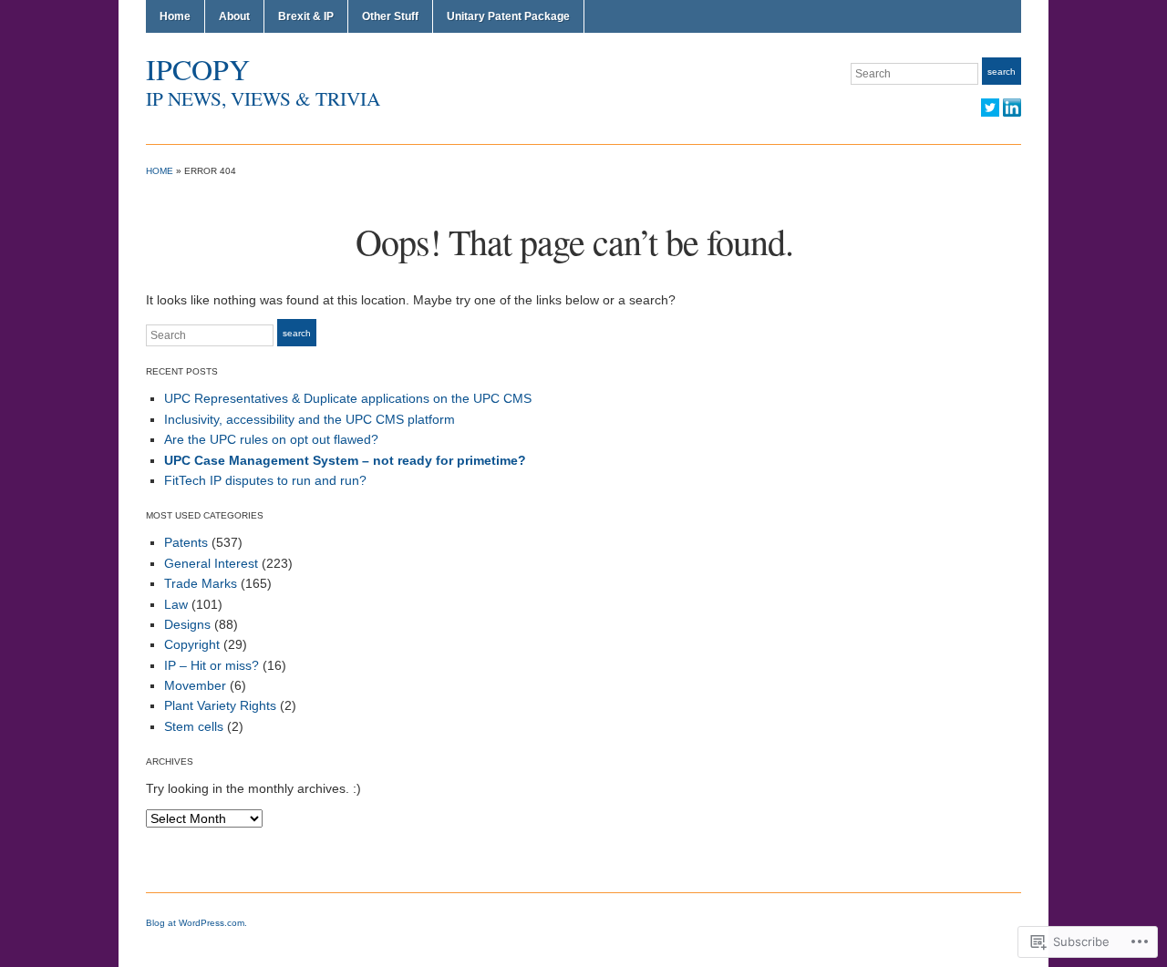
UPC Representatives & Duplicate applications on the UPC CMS (348, 398)
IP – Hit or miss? (211, 665)
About (234, 16)
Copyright (192, 644)
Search (1001, 72)
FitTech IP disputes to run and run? (265, 480)
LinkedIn (1012, 107)
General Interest (211, 563)
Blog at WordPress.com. (196, 923)
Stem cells (193, 726)
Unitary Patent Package (508, 16)
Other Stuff (390, 16)
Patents (186, 542)
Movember (195, 685)
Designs (187, 624)
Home (175, 16)
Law (176, 604)
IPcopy (198, 68)
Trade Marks (200, 583)
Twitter (990, 107)
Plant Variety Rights (220, 705)
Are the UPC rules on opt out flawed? (271, 439)
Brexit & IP (306, 16)
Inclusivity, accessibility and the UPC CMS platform (309, 419)
